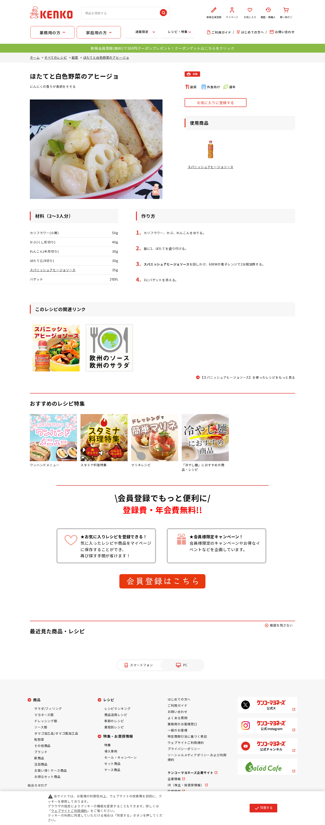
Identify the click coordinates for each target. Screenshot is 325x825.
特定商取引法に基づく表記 (187, 736)
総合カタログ (37, 785)
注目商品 (40, 764)
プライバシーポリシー (184, 749)
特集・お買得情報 (118, 736)
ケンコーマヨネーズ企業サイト (190, 772)
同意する (263, 808)
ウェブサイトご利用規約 (186, 742)
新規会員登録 (213, 17)
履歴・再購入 (268, 17)
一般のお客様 (177, 730)
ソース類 (40, 727)
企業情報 (174, 779)
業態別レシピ (114, 727)
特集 (107, 745)
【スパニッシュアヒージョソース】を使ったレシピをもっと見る (247, 377)
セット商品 (112, 763)
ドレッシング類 (45, 721)
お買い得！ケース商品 (50, 770)
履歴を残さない (281, 625)
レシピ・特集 (177, 31)
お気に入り (250, 17)
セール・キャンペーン (120, 757)
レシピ (109, 699)
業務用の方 (50, 32)
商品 (37, 699)
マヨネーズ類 (44, 714)
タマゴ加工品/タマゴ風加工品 (56, 733)
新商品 (39, 758)
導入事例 (110, 751)
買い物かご (286, 17)
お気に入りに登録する (215, 102)
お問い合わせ (177, 711)
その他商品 (42, 745)
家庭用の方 (96, 32)
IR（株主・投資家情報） (186, 785)
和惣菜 (39, 739)
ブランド (40, 752)
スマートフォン (141, 665)
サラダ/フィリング (48, 708)
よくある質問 (177, 718)
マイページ (232, 17)
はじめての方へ (179, 699)
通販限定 (141, 31)
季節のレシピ (114, 721)
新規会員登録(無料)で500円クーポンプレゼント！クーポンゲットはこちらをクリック (162, 48)
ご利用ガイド (177, 705)
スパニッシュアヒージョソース (53, 270)
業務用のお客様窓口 (182, 724)
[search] (163, 13)
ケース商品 (112, 770)
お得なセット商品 (47, 776)
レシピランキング (117, 708)
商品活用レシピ (115, 714)
